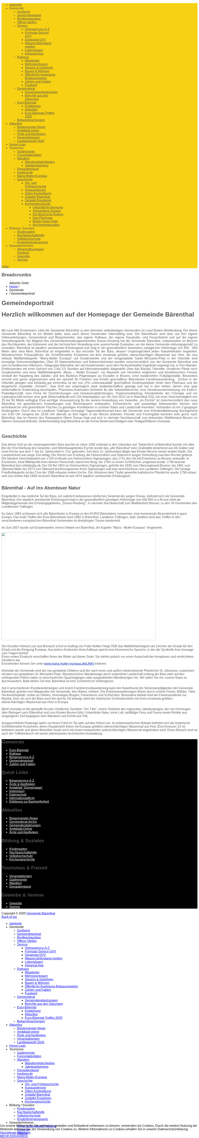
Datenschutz (18, 794)
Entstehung (33, 106)
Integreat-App (34, 53)
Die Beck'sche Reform (48, 214)
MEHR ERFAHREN (14, 1136)
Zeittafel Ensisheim (38, 200)
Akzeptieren (8, 1132)
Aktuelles (31, 109)
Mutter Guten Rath (45, 221)
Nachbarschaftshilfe (31, 235)
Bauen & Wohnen (37, 71)
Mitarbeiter (32, 60)
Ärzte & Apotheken (22, 784)
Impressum (16, 791)
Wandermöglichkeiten (40, 162)
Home (13, 286)
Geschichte (25, 179)
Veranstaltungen (28, 137)
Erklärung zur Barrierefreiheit (29, 801)
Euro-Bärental (26, 102)
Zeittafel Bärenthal (37, 197)
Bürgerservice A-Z (21, 757)
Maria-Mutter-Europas (32, 176)
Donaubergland (28, 169)
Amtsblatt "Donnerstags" (26, 787)
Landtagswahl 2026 (30, 141)
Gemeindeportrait (29, 15)
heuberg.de (25, 172)
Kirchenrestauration (46, 224)
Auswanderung (35, 190)
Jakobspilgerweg (36, 165)
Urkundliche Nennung (48, 207)
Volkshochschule (29, 238)
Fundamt (31, 85)
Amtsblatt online (28, 130)
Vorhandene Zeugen (47, 211)
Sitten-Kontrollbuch (38, 193)
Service (22, 25)
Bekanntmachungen (31, 120)
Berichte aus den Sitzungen (36, 97)
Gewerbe (23, 256)
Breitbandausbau (29, 18)
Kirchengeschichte (38, 204)
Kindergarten (26, 231)
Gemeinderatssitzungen (41, 92)
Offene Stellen (27, 22)
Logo (5, 266)
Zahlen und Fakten (38, 81)
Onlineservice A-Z (37, 29)
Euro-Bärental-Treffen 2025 (43, 1017)
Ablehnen (24, 1132)
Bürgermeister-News (31, 127)
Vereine (22, 259)
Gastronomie (26, 151)
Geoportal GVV (35, 39)
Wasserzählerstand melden (43, 958)
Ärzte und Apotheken (31, 134)
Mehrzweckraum (36, 64)
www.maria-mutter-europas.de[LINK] (69, 663)
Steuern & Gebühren (39, 67)
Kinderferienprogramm (32, 242)
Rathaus (23, 57)
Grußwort (23, 11)
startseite (15, 4)
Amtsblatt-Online (20, 828)
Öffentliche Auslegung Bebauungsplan (40, 76)
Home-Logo (17, 144)
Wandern (23, 158)
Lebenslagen (34, 50)
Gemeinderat (26, 88)
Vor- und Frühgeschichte (35, 184)
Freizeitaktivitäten (29, 155)
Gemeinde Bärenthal (41, 913)
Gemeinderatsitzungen (25, 825)
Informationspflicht (21, 798)
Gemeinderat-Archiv (23, 821)
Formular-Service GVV (40, 951)
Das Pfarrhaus (42, 217)
